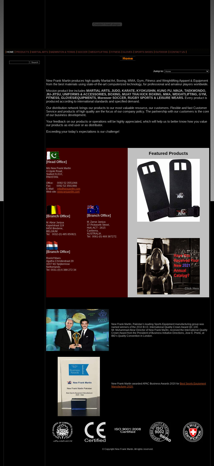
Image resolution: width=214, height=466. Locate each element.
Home (10, 52)
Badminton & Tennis (62, 52)
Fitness (115, 52)
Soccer (83, 52)
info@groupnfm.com (68, 188)
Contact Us (177, 52)
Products (22, 52)
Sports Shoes (144, 52)
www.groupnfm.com (68, 191)
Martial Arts (40, 52)
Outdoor (161, 52)
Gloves (127, 52)
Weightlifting (99, 52)
